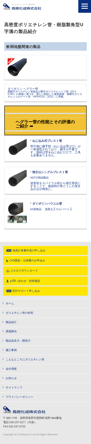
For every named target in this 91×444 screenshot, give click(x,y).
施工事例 (11, 350)
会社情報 (11, 369)
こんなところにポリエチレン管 (25, 359)
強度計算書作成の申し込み (29, 250)
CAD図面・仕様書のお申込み (27, 260)
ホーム (10, 303)
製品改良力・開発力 (18, 340)
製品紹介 (11, 322)
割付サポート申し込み (26, 291)
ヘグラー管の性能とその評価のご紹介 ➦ (45, 123)
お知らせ (11, 378)
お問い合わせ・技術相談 (25, 281)
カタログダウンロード (24, 270)
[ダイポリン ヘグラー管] (45, 68)
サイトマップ (14, 387)
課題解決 (11, 331)
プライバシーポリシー (19, 397)
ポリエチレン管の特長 (19, 313)
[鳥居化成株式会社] (24, 407)
